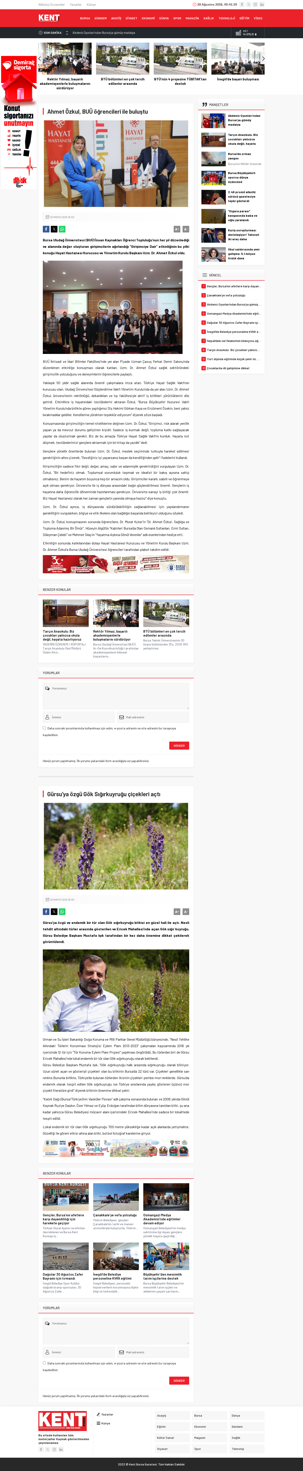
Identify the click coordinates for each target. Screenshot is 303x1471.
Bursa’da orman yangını (239, 156)
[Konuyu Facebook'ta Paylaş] (46, 229)
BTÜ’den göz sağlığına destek (238, 79)
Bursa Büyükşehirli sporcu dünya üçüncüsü (241, 177)
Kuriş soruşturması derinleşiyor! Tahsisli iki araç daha (243, 234)
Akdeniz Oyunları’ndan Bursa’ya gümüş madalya (104, 32)
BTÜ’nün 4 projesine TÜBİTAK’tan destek (122, 81)
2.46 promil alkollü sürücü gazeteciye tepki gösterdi (242, 196)
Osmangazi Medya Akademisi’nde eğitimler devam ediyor (162, 1219)
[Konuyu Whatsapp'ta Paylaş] (62, 229)
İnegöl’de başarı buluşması (180, 79)
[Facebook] (242, 4)
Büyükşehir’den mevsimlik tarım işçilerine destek (162, 1276)
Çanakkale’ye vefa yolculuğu (115, 1215)
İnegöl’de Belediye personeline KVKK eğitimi (112, 1276)
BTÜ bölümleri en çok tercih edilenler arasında (65, 81)
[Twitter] (248, 4)
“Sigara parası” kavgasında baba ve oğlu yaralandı (242, 215)
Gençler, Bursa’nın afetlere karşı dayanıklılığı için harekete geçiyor (63, 1219)
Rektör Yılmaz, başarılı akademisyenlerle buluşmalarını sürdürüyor (112, 635)
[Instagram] (255, 4)
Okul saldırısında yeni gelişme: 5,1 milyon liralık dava (244, 253)
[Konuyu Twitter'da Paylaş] (54, 229)
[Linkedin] (262, 4)
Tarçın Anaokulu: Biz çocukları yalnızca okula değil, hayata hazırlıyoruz (62, 635)
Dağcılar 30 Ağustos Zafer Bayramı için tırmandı (63, 1276)
